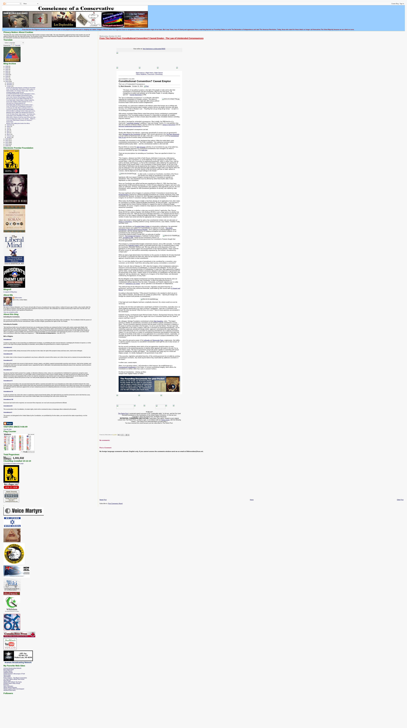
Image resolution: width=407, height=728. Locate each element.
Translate (17, 45)
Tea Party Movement (172, 134)
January (9, 137)
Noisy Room (7, 680)
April (8, 132)
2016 (7, 79)
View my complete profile (10, 312)
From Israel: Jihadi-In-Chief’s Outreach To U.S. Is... (19, 101)
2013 (7, 139)
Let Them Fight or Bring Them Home (13, 679)
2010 (7, 144)
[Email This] (120, 435)
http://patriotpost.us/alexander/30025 (154, 49)
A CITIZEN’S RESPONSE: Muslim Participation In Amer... (20, 93)
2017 (7, 78)
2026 (7, 66)
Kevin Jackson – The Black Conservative (15, 678)
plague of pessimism (169, 124)
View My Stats (7, 429)
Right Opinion (159, 72)
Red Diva (6, 684)
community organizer (133, 123)
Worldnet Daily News (9, 690)
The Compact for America (132, 236)
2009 (7, 145)
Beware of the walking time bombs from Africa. (18, 123)
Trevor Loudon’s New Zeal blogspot (13, 689)
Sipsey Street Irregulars (10, 687)
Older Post (400, 500)
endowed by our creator (133, 283)
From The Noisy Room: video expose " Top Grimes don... (21, 114)
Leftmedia (147, 340)
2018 (7, 76)
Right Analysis (140, 72)
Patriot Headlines (141, 74)
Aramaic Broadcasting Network (12, 668)
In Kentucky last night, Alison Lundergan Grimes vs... (19, 107)
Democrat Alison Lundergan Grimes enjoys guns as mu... (21, 111)
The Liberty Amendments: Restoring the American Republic (146, 228)
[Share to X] (124, 435)
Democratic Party (158, 340)
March (8, 134)
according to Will (128, 237)
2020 (7, 73)
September (10, 124)
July (8, 128)
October (9, 86)
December (9, 83)
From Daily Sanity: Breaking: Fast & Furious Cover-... (20, 104)
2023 (7, 68)
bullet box (144, 150)
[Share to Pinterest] (129, 435)
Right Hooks (149, 72)
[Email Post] (118, 434)
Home (252, 500)
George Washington (136, 95)
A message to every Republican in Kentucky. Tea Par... (20, 115)
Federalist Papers (133, 245)
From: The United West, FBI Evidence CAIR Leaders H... (21, 89)
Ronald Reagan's (124, 194)
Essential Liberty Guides (142, 226)
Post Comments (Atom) (115, 503)
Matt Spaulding (158, 321)
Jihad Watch (7, 676)
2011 (7, 142)
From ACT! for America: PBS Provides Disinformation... (20, 109)
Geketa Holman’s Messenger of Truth (14, 673)
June (8, 129)
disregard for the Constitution (131, 134)
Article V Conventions (125, 221)
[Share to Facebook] (126, 435)
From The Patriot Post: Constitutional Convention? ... (19, 106)
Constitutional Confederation (127, 367)
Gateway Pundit (8, 672)
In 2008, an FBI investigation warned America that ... (19, 95)
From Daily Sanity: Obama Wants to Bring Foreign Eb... (20, 100)
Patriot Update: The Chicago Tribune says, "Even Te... (20, 90)
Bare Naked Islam (8, 669)
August (9, 126)
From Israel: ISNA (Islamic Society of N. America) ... (19, 120)
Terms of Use (165, 420)
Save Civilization (8, 686)
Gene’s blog (6, 675)
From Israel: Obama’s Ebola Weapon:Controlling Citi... (20, 97)
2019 (7, 74)
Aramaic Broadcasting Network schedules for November (20, 87)
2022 (7, 69)
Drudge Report (7, 671)
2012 (7, 140)
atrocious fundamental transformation (130, 126)
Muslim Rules (9, 121)
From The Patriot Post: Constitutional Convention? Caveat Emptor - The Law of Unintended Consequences (152, 38)
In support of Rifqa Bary (10, 292)
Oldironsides (18, 297)
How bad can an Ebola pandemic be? (15, 103)
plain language (141, 147)
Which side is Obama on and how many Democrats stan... (21, 117)
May (8, 131)
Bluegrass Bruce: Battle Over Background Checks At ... (20, 112)
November (9, 84)
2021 (7, 71)
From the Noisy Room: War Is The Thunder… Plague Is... (21, 118)
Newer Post (103, 500)
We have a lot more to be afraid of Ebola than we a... (19, 98)
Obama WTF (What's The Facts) (12, 682)
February (9, 136)
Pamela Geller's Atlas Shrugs (11, 683)
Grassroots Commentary (155, 74)
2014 (7, 81)
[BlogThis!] (122, 435)
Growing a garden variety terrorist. (15, 92)
